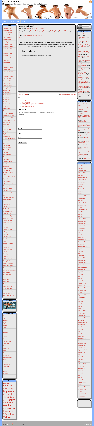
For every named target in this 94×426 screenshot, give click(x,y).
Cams (4, 327)
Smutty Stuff (6, 261)
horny (11, 399)
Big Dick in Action (26, 101)
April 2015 (80, 306)
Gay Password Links (8, 192)
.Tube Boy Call (7, 81)
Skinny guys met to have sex (68, 94)
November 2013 (82, 345)
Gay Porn (5, 195)
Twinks (5, 362)
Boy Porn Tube (7, 150)
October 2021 (81, 189)
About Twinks (6, 111)
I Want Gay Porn (7, 229)
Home (4, 21)
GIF (13, 397)
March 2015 (81, 308)
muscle (6, 409)
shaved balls (86, 158)
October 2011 (81, 391)
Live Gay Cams (7, 236)
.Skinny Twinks (7, 74)
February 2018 (82, 239)
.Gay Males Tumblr (8, 51)
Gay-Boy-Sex (6, 204)
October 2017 (81, 244)
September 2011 (82, 393)
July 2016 (80, 272)
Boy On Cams (7, 147)
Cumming (5, 332)
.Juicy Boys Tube (7, 65)
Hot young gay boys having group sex (83, 87)
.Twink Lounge (7, 83)
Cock (4, 329)
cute (10, 394)
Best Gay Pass (7, 129)
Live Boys (5, 234)
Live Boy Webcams (83, 34)
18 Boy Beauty (7, 94)
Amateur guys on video (9, 120)
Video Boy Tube (7, 288)
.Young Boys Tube (8, 88)
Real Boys (6, 254)
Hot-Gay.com (6, 225)
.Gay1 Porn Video (8, 58)
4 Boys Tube (6, 108)
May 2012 (80, 375)
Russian (7, 411)
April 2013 (80, 359)
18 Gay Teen (6, 99)
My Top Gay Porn (7, 247)
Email (20, 133)
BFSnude (5, 131)
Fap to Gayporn (7, 179)
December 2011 (82, 386)
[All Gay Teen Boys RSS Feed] (90, 1)
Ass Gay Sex (6, 122)
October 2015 (81, 292)
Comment (21, 114)
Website (20, 137)
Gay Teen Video (7, 202)
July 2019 (80, 212)
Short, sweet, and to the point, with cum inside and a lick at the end (84, 52)
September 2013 (82, 350)
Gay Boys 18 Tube (8, 183)
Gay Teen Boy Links (8, 197)
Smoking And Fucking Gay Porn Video (84, 45)
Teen (4, 352)
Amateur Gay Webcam (9, 117)
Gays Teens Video (8, 218)
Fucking (5, 339)
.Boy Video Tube (7, 35)
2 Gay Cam (6, 106)
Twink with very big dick (83, 138)
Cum (5, 394)
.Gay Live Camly (7, 48)
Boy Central (6, 143)
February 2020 (82, 202)
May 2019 (80, 214)
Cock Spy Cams (82, 154)
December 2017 (82, 242)
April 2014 (80, 334)
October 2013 (81, 347)
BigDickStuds (6, 136)
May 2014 (80, 331)
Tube (4, 359)
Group (5, 400)
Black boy (6, 388)
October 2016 (81, 265)
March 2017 (81, 253)
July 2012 (80, 370)
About (17, 21)
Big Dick (5, 323)
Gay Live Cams (7, 190)
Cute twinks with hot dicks (83, 142)
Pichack (5, 251)
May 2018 (80, 232)
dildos (5, 397)
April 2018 (80, 235)
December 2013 (82, 343)
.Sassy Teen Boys (8, 71)
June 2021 (80, 191)
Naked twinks (81, 37)
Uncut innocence (7, 286)
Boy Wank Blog (7, 154)
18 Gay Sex (6, 97)
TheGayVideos (7, 274)
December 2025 (82, 170)
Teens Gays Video (8, 265)
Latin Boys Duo (82, 69)
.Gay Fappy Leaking (8, 46)
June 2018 (80, 230)
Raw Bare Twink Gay (83, 56)
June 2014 (80, 329)
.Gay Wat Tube (7, 55)
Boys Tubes (6, 159)
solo (10, 414)
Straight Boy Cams (8, 263)
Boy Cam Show (7, 140)
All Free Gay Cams (8, 113)
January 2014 (81, 340)
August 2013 (81, 352)
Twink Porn (6, 284)
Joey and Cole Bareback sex (82, 73)
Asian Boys (6, 383)
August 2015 (81, 297)
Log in (86, 1)
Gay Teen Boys (7, 341)
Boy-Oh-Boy (6, 157)
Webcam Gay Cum (8, 293)
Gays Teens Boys (8, 215)
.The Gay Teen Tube (8, 78)
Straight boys (6, 348)
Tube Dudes (6, 279)
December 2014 (82, 315)
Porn (12, 408)
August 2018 (81, 228)
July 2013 (80, 354)
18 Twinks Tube (7, 104)
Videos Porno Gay (8, 290)
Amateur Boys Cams (8, 115)
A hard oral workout (23, 94)
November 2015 (82, 290)
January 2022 (81, 186)
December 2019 (82, 205)
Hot (4, 403)
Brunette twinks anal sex (28, 106)
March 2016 (81, 281)
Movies (7, 405)
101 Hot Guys (6, 90)
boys (6, 391)
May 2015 (80, 304)
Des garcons (6, 170)
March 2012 (81, 380)
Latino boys (6, 343)
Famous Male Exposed (9, 176)
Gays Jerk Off (7, 213)
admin (28, 28)
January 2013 (81, 366)
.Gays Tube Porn (7, 60)
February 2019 (82, 219)
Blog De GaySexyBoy (9, 138)
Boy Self (5, 152)
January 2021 (81, 193)
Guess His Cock (7, 220)
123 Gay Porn (6, 92)
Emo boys (6, 336)
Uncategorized (7, 364)
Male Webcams (7, 238)
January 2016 (81, 285)
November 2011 (82, 389)
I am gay (5, 227)
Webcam (5, 375)
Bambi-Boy (6, 124)
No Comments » (24, 38)
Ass (10, 383)
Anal (4, 318)
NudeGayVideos (7, 249)
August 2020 (81, 198)
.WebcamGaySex (7, 85)
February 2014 (82, 338)
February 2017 (82, 255)
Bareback (5, 320)
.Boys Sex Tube (7, 37)
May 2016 (80, 276)
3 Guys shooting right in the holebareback (32, 103)
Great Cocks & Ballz (26, 105)
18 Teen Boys (6, 101)
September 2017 (82, 246)
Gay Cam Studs (7, 188)
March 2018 (81, 237)
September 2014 (82, 322)
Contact (24, 21)
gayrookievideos (7, 211)
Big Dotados (6, 134)
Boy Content (6, 145)
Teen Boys (6, 355)
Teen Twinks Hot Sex (83, 41)
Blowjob (5, 325)
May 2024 (80, 175)
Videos (5, 371)
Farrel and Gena (25, 102)
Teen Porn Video (7, 357)
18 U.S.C (11, 21)
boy (12, 388)
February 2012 (82, 382)
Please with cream (83, 156)
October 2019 (81, 207)
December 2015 (82, 288)
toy (13, 414)
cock (11, 391)
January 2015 (81, 313)
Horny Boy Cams (7, 222)
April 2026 (80, 168)
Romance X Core (7, 256)
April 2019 (80, 216)
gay (10, 397)
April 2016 (80, 278)
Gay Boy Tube (7, 181)
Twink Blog (6, 281)
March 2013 (81, 361)
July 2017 (80, 248)
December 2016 (82, 260)
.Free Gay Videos (7, 44)
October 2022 (81, 182)
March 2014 (81, 336)
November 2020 (82, 196)
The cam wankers (8, 267)
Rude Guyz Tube (7, 258)
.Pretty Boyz (6, 69)
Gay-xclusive (6, 206)
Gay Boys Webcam (8, 186)
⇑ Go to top (88, 424)
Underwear (6, 366)
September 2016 (82, 267)
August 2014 (81, 324)
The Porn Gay (7, 272)
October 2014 (81, 320)
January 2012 (81, 384)
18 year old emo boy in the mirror (84, 134)
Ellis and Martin (82, 95)
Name (20, 128)
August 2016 (81, 269)
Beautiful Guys (7, 127)
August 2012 (81, 368)
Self (12, 411)
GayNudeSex (6, 209)
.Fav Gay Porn (7, 42)
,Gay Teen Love (7, 30)
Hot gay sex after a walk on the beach (83, 82)
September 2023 (82, 177)
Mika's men (6, 241)
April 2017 (80, 251)
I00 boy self (6, 232)
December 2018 (82, 221)
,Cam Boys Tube (7, 28)
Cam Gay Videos (7, 161)
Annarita (9, 424)
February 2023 (82, 179)
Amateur (5, 316)
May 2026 (80, 166)
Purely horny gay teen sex (83, 112)
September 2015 (82, 295)
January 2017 (81, 258)
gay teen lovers (7, 199)
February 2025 (82, 173)
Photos (5, 346)
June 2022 (80, 184)
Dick (4, 334)
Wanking (5, 373)
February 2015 (82, 311)
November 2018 (82, 223)
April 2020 (80, 200)
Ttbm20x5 (5, 277)
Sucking (5, 350)
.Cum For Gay (7, 39)
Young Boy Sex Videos (9, 295)
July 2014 (80, 327)
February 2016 (82, 283)
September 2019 (82, 209)
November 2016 (82, 262)
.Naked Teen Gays (8, 67)
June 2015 (80, 301)
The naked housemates (9, 270)
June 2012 (80, 373)
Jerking (10, 402)
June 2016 (80, 274)
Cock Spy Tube (7, 163)
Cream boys (6, 166)
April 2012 (80, 377)
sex (5, 414)
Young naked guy (82, 148)
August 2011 (81, 396)
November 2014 (82, 318)
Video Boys (6, 369)
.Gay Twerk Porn (7, 53)
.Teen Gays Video (8, 76)
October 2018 (81, 225)
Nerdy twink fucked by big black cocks (84, 64)
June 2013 (80, 357)
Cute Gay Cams (7, 168)
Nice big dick (86, 145)
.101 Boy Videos (7, 32)
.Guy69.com (6, 62)
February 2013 (82, 363)
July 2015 (80, 299)
